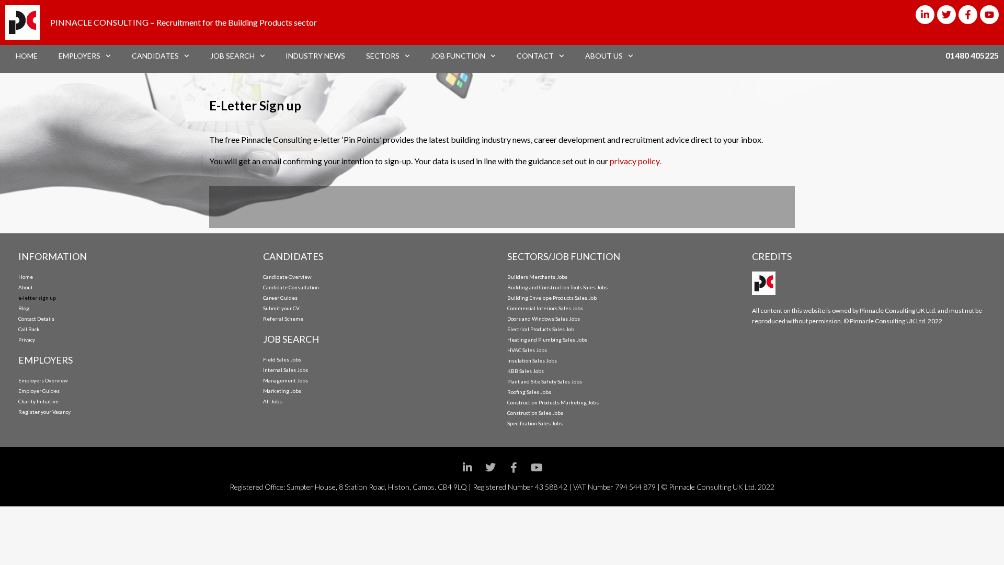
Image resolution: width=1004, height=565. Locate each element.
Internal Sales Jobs (285, 370)
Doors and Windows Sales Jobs (543, 318)
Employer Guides (39, 391)
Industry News (315, 55)
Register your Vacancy (44, 412)
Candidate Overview (287, 277)
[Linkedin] (467, 467)
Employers (79, 55)
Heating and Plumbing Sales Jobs (547, 339)
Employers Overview (43, 380)
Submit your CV (281, 308)
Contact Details (36, 318)
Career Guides (280, 298)
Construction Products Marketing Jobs (553, 402)
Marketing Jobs (282, 391)
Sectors (383, 55)
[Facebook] (513, 467)
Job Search (232, 55)
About (25, 287)
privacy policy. (635, 161)
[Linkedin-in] (925, 14)
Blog (23, 308)
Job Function (458, 55)
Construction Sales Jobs (535, 413)
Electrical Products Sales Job (540, 329)
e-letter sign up (37, 298)
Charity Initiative (38, 401)
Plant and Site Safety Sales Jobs (544, 381)
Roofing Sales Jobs (529, 392)
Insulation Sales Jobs (532, 360)
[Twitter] (946, 14)
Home (27, 55)
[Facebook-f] (968, 14)
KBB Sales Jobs (525, 371)
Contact (535, 55)
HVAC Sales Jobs (527, 350)
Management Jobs (285, 380)
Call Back (29, 329)
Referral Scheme (283, 318)
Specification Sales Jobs (535, 423)
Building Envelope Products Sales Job (552, 298)
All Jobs (272, 401)
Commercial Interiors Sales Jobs (545, 308)
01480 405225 (972, 55)
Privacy (26, 339)
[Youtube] (989, 14)
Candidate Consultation (291, 287)
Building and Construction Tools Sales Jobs (557, 287)
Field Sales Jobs (282, 359)
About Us (604, 55)
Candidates (155, 55)
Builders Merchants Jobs (537, 277)
